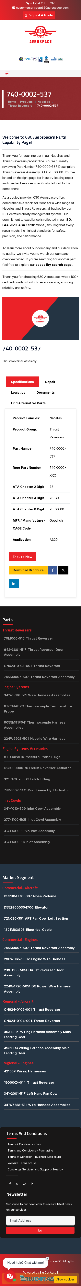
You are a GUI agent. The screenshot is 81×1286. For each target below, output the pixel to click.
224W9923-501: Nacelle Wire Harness (34, 739)
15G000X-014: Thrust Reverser (29, 1082)
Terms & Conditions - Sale (24, 1144)
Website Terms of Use (22, 1163)
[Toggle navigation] (7, 73)
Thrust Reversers (20, 105)
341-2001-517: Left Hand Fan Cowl (31, 1093)
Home (12, 101)
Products (26, 101)
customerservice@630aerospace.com (42, 7)
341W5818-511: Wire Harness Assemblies (37, 695)
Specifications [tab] (22, 382)
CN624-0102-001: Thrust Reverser (32, 1009)
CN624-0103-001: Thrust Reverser (32, 666)
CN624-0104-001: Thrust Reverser (32, 1021)
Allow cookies (65, 1279)
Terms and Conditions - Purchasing (30, 1150)
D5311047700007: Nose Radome (30, 896)
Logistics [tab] (18, 392)
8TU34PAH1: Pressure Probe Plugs (32, 757)
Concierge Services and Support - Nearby (35, 1169)
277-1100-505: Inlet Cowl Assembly (32, 820)
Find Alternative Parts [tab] (28, 403)
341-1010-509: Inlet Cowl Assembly (32, 809)
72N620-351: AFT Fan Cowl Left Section (36, 918)
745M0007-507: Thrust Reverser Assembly (39, 677)
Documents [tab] (46, 392)
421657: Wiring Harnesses (25, 1071)
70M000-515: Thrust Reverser (28, 638)
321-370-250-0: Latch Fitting (27, 779)
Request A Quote (40, 15)
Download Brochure (28, 570)
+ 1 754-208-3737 (42, 3)
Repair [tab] (50, 382)
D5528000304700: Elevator (26, 907)
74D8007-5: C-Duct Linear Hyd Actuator (36, 790)
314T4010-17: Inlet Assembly (27, 842)
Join (40, 1230)
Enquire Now (22, 557)
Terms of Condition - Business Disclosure (34, 1156)
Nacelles (44, 101)
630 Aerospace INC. (50, 1261)
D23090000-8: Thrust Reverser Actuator (37, 768)
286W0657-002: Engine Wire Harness (34, 959)
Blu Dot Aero (48, 1272)
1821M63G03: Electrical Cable (28, 930)
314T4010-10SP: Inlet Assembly (29, 831)
